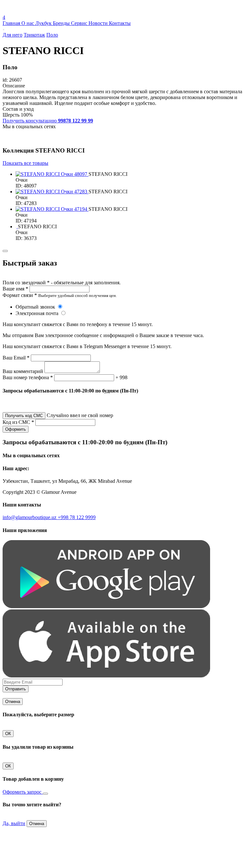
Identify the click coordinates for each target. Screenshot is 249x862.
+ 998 (121, 377)
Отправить (15, 688)
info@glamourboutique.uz (30, 517)
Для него (12, 35)
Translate (51, 11)
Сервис (80, 23)
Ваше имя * (15, 288)
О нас (28, 23)
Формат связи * (20, 295)
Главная (12, 23)
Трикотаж (34, 35)
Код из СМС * (18, 422)
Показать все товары (25, 163)
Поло (52, 35)
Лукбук (44, 23)
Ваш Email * (16, 357)
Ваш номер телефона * (28, 377)
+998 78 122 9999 (77, 517)
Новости (99, 23)
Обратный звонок (36, 307)
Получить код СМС (24, 415)
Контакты (120, 23)
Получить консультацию (48, 120)
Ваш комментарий (23, 371)
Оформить (15, 429)
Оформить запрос (23, 792)
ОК (8, 733)
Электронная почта (38, 313)
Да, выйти (14, 823)
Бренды (62, 23)
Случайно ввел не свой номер (80, 415)
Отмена (12, 701)
